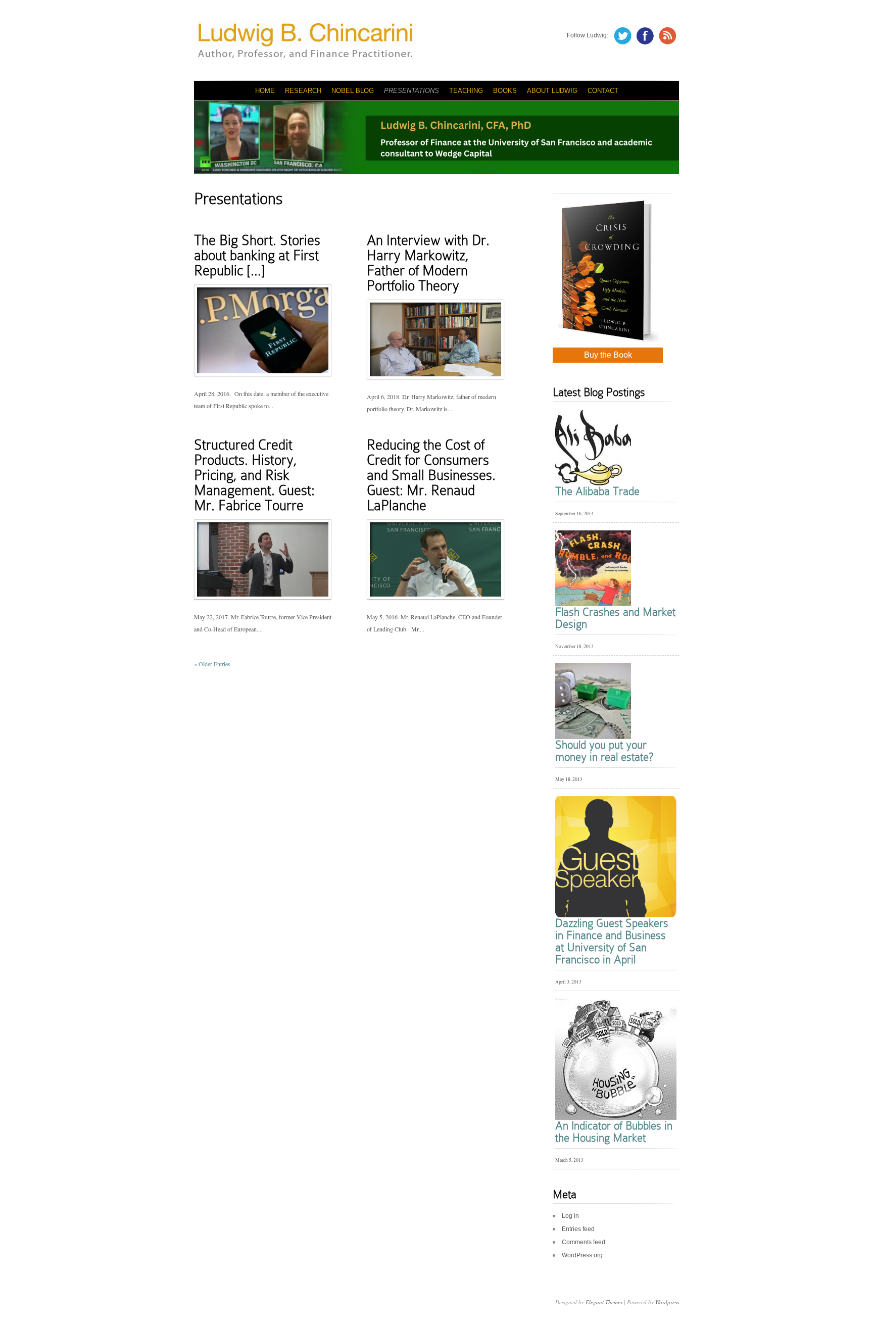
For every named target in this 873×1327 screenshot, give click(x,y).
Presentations (411, 90)
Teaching (466, 90)
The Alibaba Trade (597, 491)
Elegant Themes (604, 1302)
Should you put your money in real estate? (604, 751)
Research (303, 90)
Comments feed (583, 1242)
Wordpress (667, 1302)
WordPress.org (582, 1255)
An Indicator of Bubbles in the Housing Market (613, 1131)
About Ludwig (552, 90)
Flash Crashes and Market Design (615, 618)
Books (505, 90)
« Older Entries (212, 664)
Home (265, 90)
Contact (603, 90)
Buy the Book (608, 355)
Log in (570, 1215)
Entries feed (578, 1229)
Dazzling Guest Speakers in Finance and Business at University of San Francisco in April (611, 941)
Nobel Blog (352, 90)
